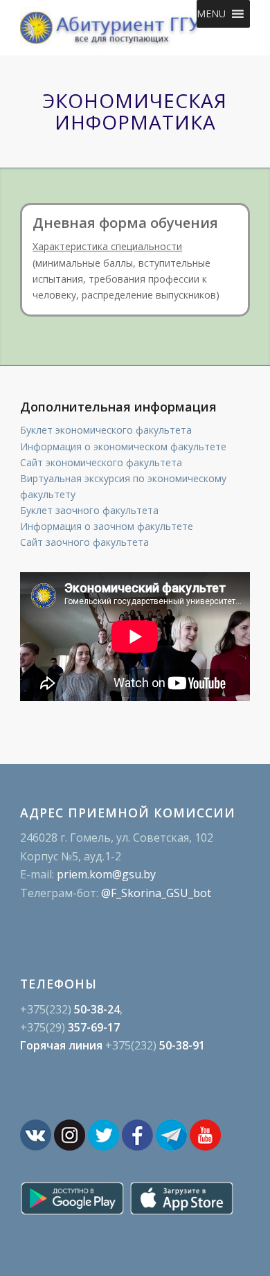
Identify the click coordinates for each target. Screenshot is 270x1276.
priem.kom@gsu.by (106, 874)
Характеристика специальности (107, 246)
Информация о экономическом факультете (123, 446)
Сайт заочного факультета (84, 542)
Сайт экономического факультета (101, 462)
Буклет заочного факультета (89, 510)
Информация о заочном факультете (106, 526)
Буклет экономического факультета (106, 429)
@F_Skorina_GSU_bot (156, 893)
